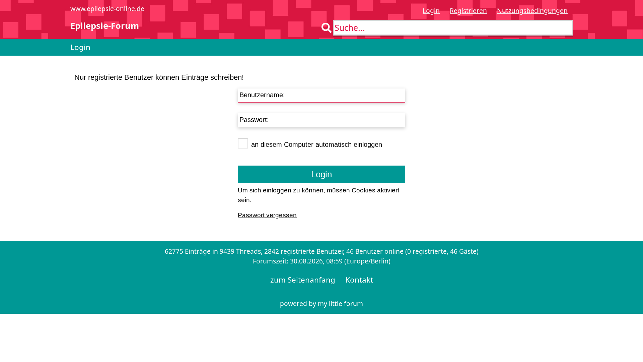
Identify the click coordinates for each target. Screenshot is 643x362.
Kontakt (359, 280)
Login (431, 10)
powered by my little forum (321, 303)
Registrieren (468, 10)
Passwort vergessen (267, 215)
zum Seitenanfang (302, 280)
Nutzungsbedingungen (532, 10)
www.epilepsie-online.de (107, 8)
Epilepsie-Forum (104, 26)
